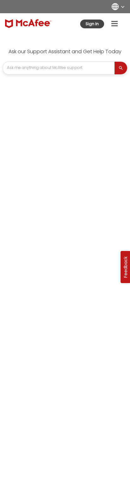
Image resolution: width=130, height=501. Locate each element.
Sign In (92, 23)
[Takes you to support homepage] (28, 23)
